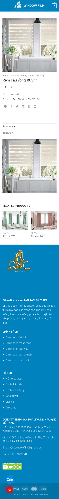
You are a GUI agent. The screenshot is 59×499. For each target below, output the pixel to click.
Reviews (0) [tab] (8, 133)
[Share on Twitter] (17, 106)
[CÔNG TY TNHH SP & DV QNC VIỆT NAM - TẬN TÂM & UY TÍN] (29, 6)
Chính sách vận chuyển (19, 354)
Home (5, 75)
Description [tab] (8, 126)
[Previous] (2, 227)
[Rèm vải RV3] (44, 220)
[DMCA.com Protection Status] (12, 466)
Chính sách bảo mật (17, 348)
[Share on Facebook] (11, 106)
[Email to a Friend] (23, 106)
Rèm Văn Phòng (19, 75)
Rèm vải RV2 (8, 236)
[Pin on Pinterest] (29, 106)
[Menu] (4, 6)
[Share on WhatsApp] (5, 106)
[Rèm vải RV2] (15, 220)
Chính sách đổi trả (16, 337)
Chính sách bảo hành (18, 360)
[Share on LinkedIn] (35, 106)
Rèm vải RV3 (37, 236)
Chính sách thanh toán (18, 343)
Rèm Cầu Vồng (37, 75)
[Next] (56, 227)
